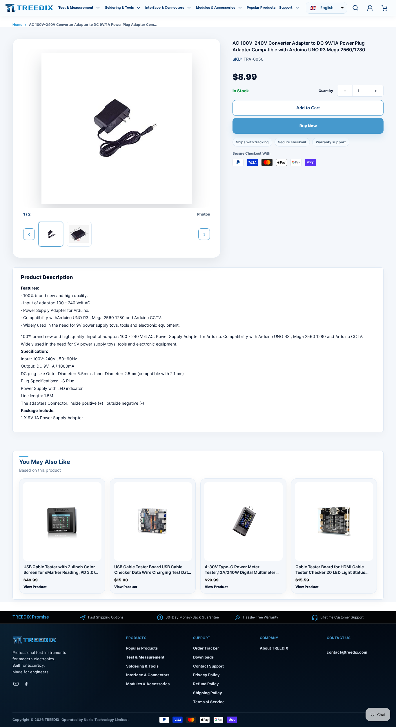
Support (286, 8)
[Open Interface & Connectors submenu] (189, 7)
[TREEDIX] (29, 8)
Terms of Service (209, 701)
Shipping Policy (207, 692)
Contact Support (208, 666)
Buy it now (308, 126)
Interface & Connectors (164, 8)
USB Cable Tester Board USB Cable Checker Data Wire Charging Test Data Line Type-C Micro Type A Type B (152, 569)
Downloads (203, 657)
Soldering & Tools (119, 8)
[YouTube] (15, 683)
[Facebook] (26, 683)
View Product (35, 587)
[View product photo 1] (50, 234)
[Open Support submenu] (297, 7)
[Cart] (384, 8)
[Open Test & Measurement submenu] (98, 7)
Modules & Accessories (215, 8)
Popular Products (261, 8)
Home (17, 24)
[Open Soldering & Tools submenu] (138, 7)
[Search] (355, 8)
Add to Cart (308, 107)
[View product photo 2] (79, 234)
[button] (326, 7)
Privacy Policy (206, 674)
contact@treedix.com (347, 652)
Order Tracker (206, 648)
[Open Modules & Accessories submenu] (240, 7)
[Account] (370, 8)
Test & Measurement (75, 8)
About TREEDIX (274, 648)
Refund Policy (206, 683)
